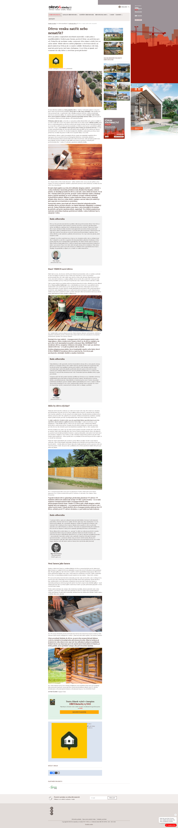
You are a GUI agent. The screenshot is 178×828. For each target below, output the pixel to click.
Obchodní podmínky (76, 819)
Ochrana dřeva (62, 68)
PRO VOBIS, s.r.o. (87, 821)
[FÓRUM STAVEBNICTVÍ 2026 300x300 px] (114, 128)
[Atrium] (113, 34)
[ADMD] (113, 48)
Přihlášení (124, 7)
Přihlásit (112, 798)
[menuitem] (55, 15)
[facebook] (51, 808)
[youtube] (51, 811)
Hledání (128, 7)
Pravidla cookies (89, 824)
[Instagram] (51, 813)
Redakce (51, 68)
